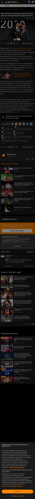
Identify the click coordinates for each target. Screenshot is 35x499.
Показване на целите (17, 496)
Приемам (17, 491)
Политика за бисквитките (16, 467)
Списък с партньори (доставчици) (12, 486)
